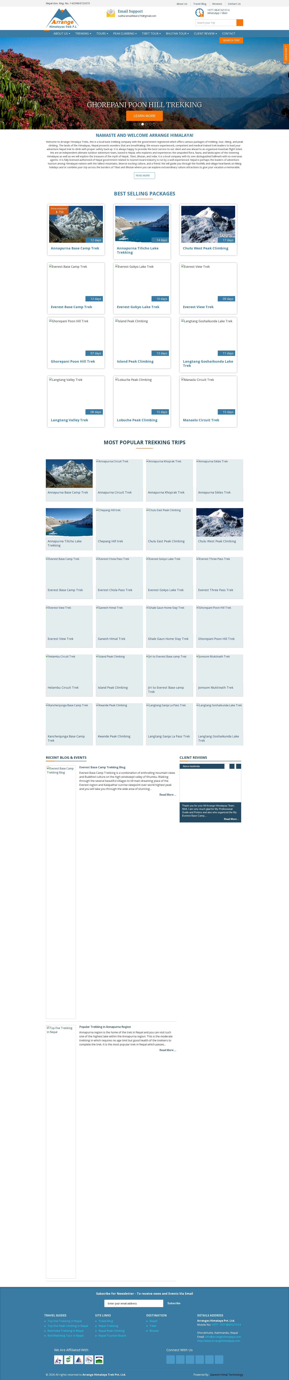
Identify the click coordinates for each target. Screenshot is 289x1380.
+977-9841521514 (218, 10)
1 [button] (135, 124)
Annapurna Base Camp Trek (75, 248)
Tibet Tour (150, 33)
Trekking (82, 33)
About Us (182, 3)
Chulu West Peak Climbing (205, 248)
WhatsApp (213, 13)
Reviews (217, 3)
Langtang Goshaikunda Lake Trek (208, 363)
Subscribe (173, 1303)
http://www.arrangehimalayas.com (218, 1341)
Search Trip (231, 40)
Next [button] (238, 766)
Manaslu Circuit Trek (201, 420)
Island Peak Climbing (135, 361)
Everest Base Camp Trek (71, 307)
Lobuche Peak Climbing (137, 420)
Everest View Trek (198, 307)
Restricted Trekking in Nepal (65, 1331)
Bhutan (154, 1331)
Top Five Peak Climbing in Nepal (67, 1326)
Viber (225, 13)
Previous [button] (231, 766)
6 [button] (154, 124)
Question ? (286, 53)
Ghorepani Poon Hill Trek (73, 361)
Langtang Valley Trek (69, 420)
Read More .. (231, 819)
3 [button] (142, 124)
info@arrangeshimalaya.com (223, 1337)
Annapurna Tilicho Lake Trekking (138, 250)
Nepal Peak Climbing (112, 1331)
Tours (101, 33)
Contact (228, 33)
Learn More (145, 116)
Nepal (153, 1321)
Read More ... (168, 794)
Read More (143, 175)
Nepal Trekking (108, 1326)
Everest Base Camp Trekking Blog (102, 767)
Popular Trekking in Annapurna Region (105, 1027)
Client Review (204, 33)
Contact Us (234, 3)
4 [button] (146, 124)
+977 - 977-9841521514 (226, 1325)
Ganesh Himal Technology (226, 1374)
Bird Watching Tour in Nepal (65, 1335)
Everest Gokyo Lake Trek (138, 307)
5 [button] (150, 124)
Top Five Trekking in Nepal (64, 1321)
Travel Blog (199, 3)
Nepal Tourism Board (112, 1335)
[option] (144, 83)
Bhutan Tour (176, 33)
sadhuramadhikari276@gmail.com (137, 15)
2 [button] (138, 124)
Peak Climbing (123, 33)
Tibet (153, 1326)
